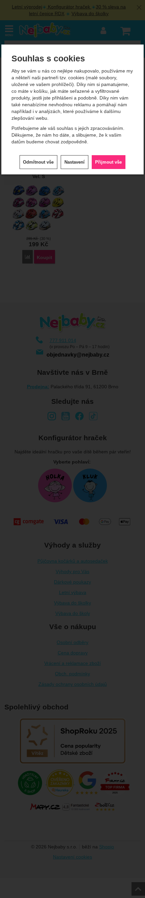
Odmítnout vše (38, 162)
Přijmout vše (108, 162)
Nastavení (74, 162)
